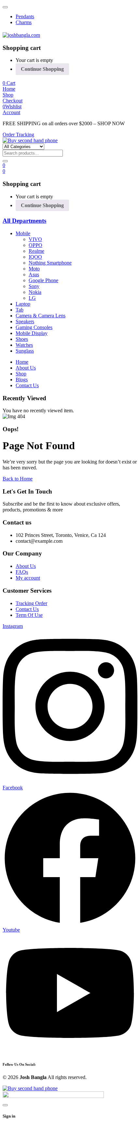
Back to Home (18, 478)
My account (28, 578)
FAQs (22, 572)
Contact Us (27, 609)
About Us (26, 566)
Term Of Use (29, 615)
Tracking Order (31, 603)
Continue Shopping (42, 69)
